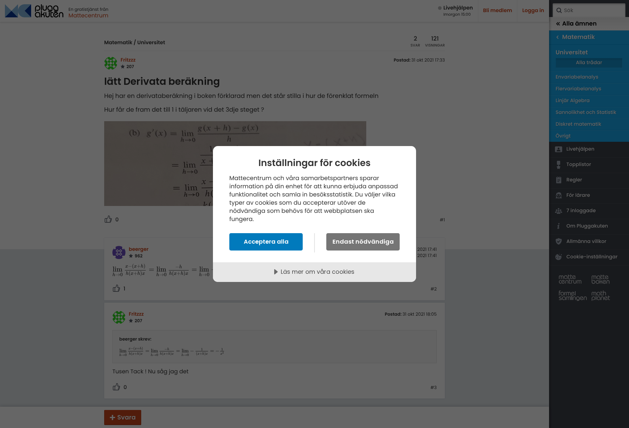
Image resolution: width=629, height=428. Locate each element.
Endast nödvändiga (363, 241)
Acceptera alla (266, 241)
